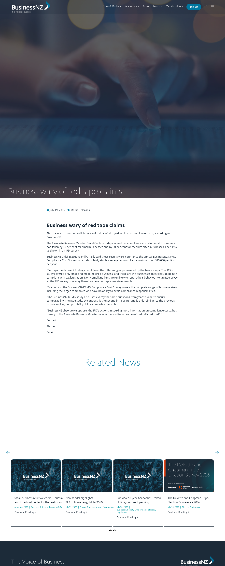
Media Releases (80, 210)
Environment (108, 507)
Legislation (122, 512)
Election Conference (191, 507)
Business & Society (39, 507)
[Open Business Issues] (162, 6)
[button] (8, 453)
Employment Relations (145, 509)
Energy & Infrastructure (90, 507)
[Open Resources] (138, 6)
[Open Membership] (182, 6)
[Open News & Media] (120, 6)
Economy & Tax (56, 507)
